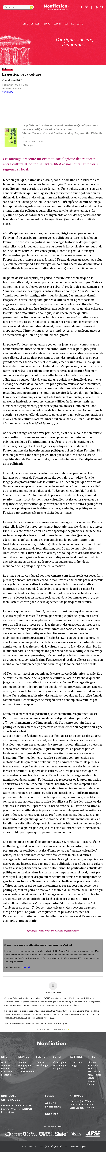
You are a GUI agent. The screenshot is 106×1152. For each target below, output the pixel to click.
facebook (81, 7)
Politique (6, 1074)
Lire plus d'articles (52, 1029)
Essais (50, 1095)
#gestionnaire (71, 930)
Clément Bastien (53, 133)
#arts (41, 930)
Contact (90, 1107)
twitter (86, 7)
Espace (35, 24)
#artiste (59, 930)
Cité (25, 24)
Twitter (51, 1146)
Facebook (47, 1146)
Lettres (69, 24)
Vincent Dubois (31, 133)
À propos (77, 1095)
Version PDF (8, 91)
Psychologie (59, 1065)
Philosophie (59, 1062)
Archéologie (42, 1065)
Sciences (5, 1065)
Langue (74, 1065)
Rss (96, 7)
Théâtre (92, 1068)
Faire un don (77, 1107)
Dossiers (52, 1114)
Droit (4, 1062)
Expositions (7, 1112)
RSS (56, 1146)
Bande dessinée (23, 1105)
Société (5, 1068)
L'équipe (89, 1101)
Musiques (93, 1065)
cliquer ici (25, 967)
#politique (32, 930)
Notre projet (76, 1101)
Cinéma (92, 1062)
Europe (22, 1068)
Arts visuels (94, 1071)
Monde (22, 1062)
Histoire (40, 1062)
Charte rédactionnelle (81, 1104)
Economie (6, 1071)
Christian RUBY (15, 80)
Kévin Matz (98, 133)
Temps (46, 24)
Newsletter (101, 7)
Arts (80, 24)
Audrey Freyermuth (77, 133)
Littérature (76, 1062)
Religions (58, 1068)
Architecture (94, 1074)
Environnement (27, 1071)
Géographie (24, 1065)
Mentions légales (78, 1146)
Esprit (58, 24)
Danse (91, 1084)
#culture (49, 930)
